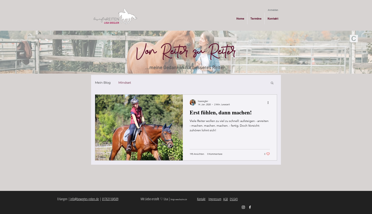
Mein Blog (103, 82)
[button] (272, 83)
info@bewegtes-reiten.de (84, 199)
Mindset (124, 82)
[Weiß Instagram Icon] (243, 207)
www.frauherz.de (181, 199)
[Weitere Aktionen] (269, 102)
